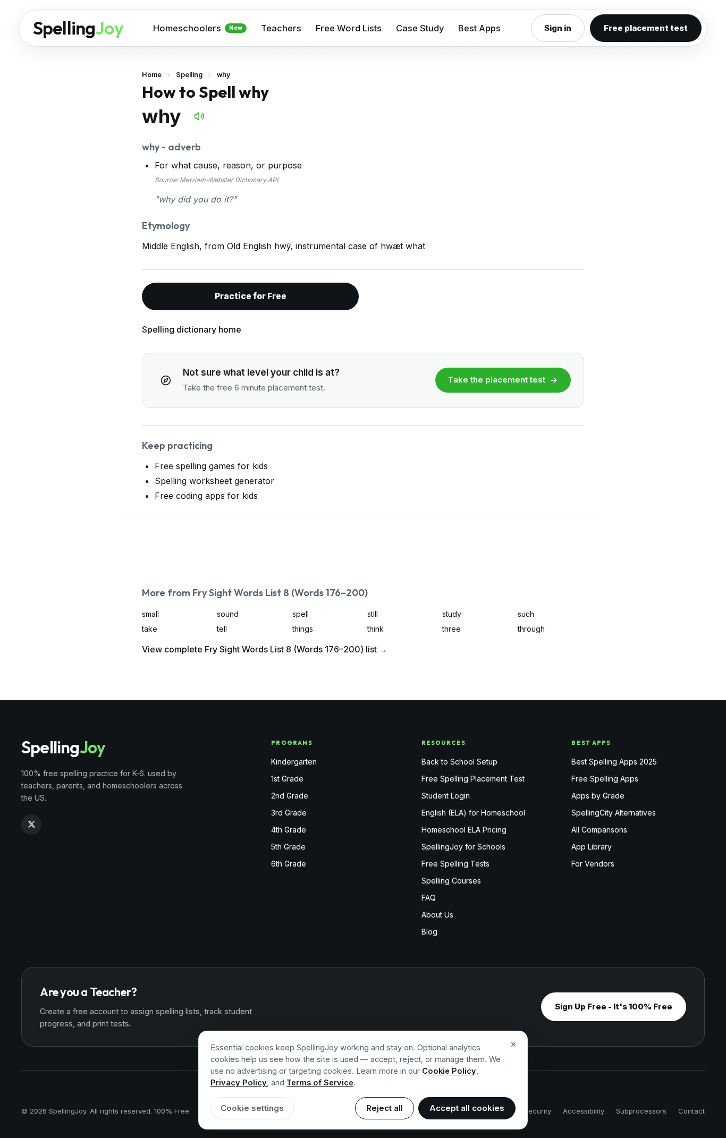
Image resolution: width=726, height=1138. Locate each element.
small (150, 613)
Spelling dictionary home (191, 329)
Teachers (281, 28)
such (526, 613)
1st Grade (287, 778)
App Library (591, 846)
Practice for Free (250, 296)
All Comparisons (599, 829)
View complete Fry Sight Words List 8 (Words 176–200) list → (264, 649)
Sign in (557, 28)
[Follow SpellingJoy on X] (31, 824)
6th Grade (288, 863)
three (451, 628)
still (372, 613)
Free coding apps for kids (206, 495)
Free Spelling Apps (604, 778)
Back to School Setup (459, 761)
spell (300, 613)
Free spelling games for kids (211, 466)
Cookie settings (252, 1108)
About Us (437, 914)
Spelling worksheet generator (214, 480)
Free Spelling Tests (455, 863)
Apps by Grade (597, 795)
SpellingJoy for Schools (463, 846)
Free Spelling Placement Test (473, 778)
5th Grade (288, 846)
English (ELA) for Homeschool (473, 812)
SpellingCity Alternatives (613, 812)
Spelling (189, 75)
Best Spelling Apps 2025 (614, 761)
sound (228, 613)
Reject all (384, 1108)
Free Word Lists (349, 28)
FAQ (428, 897)
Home (152, 75)
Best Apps (479, 28)
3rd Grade (289, 812)
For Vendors (592, 863)
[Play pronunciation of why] (199, 116)
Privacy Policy (238, 1082)
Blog (429, 931)
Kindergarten (294, 761)
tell (222, 628)
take (149, 628)
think (375, 628)
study (451, 613)
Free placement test (646, 28)
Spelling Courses (451, 880)
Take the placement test (496, 380)
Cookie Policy (449, 1070)
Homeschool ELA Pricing (463, 829)
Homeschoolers (197, 28)
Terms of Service (319, 1082)
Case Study (420, 28)
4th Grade (288, 829)
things (302, 628)
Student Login (445, 795)
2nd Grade (289, 795)
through (531, 628)
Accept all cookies (466, 1108)
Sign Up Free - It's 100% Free (613, 1006)
